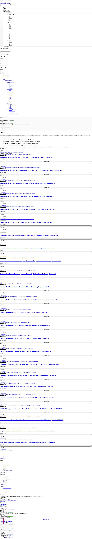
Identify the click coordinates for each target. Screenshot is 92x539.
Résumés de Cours (12, 111)
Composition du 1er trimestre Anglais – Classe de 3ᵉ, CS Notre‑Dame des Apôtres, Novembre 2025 (27, 196)
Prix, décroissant (20, 152)
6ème (10, 27)
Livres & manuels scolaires (7, 470)
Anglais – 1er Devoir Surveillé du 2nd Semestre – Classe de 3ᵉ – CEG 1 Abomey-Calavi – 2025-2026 (27, 431)
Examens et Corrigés (10, 82)
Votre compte (2, 484)
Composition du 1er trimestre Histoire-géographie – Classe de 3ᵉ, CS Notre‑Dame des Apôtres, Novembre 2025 (30, 261)
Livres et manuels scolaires (13, 114)
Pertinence (2, 152)
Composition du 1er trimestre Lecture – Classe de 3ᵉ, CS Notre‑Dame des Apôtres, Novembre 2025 (27, 248)
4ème (10, 25)
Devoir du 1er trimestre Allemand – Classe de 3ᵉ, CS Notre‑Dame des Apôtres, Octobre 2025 (25, 351)
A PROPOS (5, 480)
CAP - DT (10, 18)
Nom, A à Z (6, 152)
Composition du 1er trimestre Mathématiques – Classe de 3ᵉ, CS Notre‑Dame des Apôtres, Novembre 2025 (29, 235)
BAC (9, 17)
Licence (10, 20)
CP (9, 37)
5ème (10, 26)
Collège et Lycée (9, 89)
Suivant (4, 456)
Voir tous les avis (46, 519)
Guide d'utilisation (6, 478)
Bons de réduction (6, 491)
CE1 (9, 36)
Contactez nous (5, 482)
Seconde (10, 28)
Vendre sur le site (5, 477)
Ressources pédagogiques (11, 109)
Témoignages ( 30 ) (3, 504)
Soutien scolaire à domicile (7, 479)
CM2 (10, 97)
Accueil (4, 79)
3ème (10, 24)
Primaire (8, 96)
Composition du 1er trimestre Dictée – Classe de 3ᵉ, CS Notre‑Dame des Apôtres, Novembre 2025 (26, 157)
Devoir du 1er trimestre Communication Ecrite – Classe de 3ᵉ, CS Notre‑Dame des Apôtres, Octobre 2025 (29, 299)
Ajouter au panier (46, 161)
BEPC (10, 16)
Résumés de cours (6, 467)
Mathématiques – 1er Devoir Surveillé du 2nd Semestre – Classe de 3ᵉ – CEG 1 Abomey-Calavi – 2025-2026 (29, 364)
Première (10, 94)
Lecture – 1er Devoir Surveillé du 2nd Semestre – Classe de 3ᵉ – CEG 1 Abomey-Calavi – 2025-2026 (27, 397)
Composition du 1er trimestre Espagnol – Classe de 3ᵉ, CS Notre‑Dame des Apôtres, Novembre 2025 (27, 183)
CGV (3, 481)
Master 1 (10, 44)
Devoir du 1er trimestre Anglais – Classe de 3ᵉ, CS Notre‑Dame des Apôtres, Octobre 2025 (24, 338)
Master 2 (10, 45)
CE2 (9, 35)
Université (8, 103)
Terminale (10, 29)
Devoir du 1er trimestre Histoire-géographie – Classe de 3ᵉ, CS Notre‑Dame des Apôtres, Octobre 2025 (28, 274)
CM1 (9, 34)
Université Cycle (5, 465)
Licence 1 (10, 42)
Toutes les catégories (8, 80)
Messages (4, 492)
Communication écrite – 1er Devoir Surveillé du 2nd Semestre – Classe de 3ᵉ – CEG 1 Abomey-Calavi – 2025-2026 (31, 420)
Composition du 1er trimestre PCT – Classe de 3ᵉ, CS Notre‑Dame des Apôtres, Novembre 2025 (26, 222)
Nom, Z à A (10, 152)
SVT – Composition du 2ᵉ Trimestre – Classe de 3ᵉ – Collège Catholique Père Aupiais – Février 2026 (27, 442)
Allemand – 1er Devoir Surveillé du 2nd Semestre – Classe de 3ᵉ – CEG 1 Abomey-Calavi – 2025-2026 (28, 375)
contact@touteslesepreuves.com (10, 500)
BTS (10, 86)
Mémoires (10, 110)
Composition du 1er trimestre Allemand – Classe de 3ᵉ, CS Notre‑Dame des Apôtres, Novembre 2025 (27, 209)
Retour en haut (3, 458)
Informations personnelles (7, 488)
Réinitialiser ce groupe (4, 52)
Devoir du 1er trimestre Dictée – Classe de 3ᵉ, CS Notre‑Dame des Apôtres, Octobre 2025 (24, 287)
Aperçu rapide (3, 166)
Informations (2, 501)
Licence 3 (10, 106)
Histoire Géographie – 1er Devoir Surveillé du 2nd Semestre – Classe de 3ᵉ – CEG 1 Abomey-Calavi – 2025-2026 (31, 408)
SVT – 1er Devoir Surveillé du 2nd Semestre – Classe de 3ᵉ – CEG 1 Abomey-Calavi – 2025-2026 (26, 386)
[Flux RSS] (2, 505)
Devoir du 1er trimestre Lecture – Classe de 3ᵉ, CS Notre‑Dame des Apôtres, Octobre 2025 (25, 325)
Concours (4, 468)
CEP (9, 19)
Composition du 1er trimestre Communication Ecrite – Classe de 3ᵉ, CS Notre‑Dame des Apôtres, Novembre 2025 (31, 170)
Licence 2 (10, 105)
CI (9, 38)
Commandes (5, 489)
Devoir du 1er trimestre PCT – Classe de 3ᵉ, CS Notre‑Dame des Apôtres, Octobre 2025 (24, 312)
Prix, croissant (15, 152)
